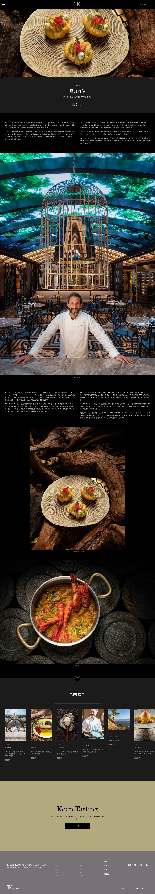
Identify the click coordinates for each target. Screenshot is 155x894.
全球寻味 (77, 85)
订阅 (105, 870)
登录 (151, 4)
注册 (77, 826)
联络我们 (107, 874)
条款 (105, 865)
